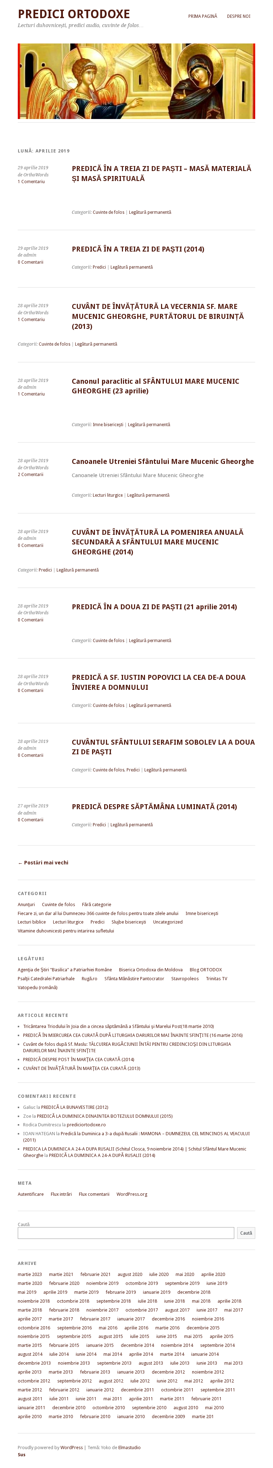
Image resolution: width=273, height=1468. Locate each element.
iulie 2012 (140, 1381)
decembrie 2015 (203, 1327)
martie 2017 (61, 1319)
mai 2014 (112, 1354)
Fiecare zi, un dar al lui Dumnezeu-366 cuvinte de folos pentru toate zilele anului (98, 913)
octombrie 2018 (73, 1301)
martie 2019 (86, 1292)
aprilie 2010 (30, 1416)
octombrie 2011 (177, 1389)
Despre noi (238, 16)
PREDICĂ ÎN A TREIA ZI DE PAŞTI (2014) (138, 249)
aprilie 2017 (30, 1319)
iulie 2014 (59, 1354)
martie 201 (203, 1416)
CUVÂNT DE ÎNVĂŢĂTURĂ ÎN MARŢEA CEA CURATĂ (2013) (81, 1068)
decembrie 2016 (168, 1319)
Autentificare (31, 1194)
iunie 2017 (207, 1310)
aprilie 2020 (213, 1274)
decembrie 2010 (68, 1407)
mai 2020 (185, 1274)
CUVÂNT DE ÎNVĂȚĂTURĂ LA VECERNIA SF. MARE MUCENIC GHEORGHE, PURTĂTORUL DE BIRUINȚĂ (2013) (158, 316)
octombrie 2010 (108, 1407)
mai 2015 (193, 1336)
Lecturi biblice (32, 922)
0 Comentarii (30, 262)
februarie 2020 (64, 1283)
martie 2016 (167, 1327)
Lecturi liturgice (108, 495)
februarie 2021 (95, 1274)
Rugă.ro (89, 978)
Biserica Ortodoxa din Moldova (151, 969)
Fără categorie (96, 904)
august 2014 (30, 1354)
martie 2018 (30, 1310)
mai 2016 (108, 1327)
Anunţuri (26, 904)
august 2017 (177, 1310)
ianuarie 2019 (156, 1292)
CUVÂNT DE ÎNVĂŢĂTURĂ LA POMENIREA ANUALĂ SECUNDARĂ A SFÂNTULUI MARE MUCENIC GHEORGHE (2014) (157, 542)
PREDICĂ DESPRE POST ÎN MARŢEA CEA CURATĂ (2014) (78, 1059)
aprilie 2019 (55, 1292)
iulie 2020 (158, 1274)
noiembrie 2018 (34, 1301)
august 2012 (111, 1381)
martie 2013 (61, 1372)
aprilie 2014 (141, 1354)
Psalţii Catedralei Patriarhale (46, 978)
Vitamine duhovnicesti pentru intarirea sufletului (66, 931)
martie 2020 (30, 1283)
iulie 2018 (147, 1301)
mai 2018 (201, 1301)
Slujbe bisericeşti (129, 922)
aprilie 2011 (141, 1398)
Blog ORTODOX (206, 969)
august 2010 (185, 1407)
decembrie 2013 (34, 1363)
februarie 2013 (95, 1372)
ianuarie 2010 (131, 1416)
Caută (24, 1224)
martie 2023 (30, 1274)
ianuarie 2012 (100, 1389)
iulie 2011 (59, 1398)
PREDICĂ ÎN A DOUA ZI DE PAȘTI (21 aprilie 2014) (154, 607)
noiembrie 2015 (34, 1336)
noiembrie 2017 (102, 1310)
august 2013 (151, 1363)
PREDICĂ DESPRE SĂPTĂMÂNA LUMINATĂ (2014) (154, 807)
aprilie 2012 (222, 1381)
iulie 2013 (179, 1363)
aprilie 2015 (222, 1336)
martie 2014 (172, 1354)
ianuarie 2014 (205, 1354)
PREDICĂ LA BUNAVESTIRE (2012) (74, 1107)
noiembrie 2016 (208, 1319)
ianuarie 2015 (100, 1345)
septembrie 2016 (74, 1327)
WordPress (71, 1447)
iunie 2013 (207, 1363)
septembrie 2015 (74, 1336)
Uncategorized (168, 922)
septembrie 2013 (114, 1363)
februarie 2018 (64, 1310)
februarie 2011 (206, 1398)
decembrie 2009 (168, 1416)
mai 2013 (233, 1363)
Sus (22, 1454)
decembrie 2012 (168, 1372)
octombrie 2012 (34, 1381)
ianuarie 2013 (131, 1372)
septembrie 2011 (217, 1389)
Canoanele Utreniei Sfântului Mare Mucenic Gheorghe (163, 462)
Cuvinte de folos (108, 212)
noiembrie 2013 (74, 1363)
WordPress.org (132, 1194)
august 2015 (110, 1336)
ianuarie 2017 (131, 1319)
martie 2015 (30, 1345)
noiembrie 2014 (177, 1345)
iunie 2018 (174, 1301)
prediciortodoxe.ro (86, 1124)
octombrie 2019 (141, 1283)
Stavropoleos (185, 978)
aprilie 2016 (136, 1327)
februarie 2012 (64, 1389)
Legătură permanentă (150, 212)
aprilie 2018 (229, 1301)
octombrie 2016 (34, 1327)
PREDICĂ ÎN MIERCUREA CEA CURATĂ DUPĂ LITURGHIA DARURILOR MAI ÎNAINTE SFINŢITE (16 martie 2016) (133, 1035)
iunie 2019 (217, 1283)
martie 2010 (61, 1416)
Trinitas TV (216, 978)
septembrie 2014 (217, 1345)
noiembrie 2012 (208, 1372)
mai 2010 (214, 1407)
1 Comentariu (31, 181)
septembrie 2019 (182, 1283)
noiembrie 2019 (102, 1283)
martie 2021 (61, 1274)
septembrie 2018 (113, 1301)
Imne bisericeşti (108, 424)
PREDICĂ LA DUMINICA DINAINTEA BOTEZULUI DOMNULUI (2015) (105, 1116)
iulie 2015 (139, 1336)
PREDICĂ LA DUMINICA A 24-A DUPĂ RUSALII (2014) (102, 1155)
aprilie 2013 (30, 1372)
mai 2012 (193, 1381)
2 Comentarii (30, 474)
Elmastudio (129, 1447)
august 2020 (130, 1274)
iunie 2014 (86, 1354)
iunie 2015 (166, 1336)
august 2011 (30, 1398)
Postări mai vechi (43, 862)
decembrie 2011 (137, 1389)
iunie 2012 (167, 1381)
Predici (99, 267)
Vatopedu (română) (38, 987)
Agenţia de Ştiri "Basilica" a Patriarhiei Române (65, 969)
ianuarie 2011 (31, 1407)
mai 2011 (112, 1398)
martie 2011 (172, 1398)
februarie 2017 (95, 1319)
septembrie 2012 (74, 1381)
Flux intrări (61, 1194)
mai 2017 (233, 1310)
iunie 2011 (86, 1398)
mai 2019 (27, 1292)
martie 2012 (30, 1389)
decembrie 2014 (137, 1345)
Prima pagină (202, 16)
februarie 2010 (95, 1416)
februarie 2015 (64, 1345)
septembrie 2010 (149, 1407)
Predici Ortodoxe (74, 14)
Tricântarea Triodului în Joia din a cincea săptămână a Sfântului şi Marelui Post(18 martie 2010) (118, 1026)
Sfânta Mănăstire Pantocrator (134, 978)
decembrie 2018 (193, 1292)
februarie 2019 (121, 1292)
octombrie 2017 (141, 1310)
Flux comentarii (94, 1194)
